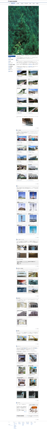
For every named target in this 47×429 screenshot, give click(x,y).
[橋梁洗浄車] (27, 122)
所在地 (31, 424)
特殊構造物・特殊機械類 (12, 64)
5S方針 (23, 425)
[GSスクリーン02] (33, 394)
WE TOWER (11, 71)
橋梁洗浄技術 (30, 64)
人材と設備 (17, 3)
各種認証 (23, 424)
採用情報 (37, 3)
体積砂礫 (35, 348)
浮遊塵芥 (25, 348)
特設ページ (26, 411)
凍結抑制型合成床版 (30, 66)
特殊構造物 (15, 425)
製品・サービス (13, 3)
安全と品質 (22, 3)
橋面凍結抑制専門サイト (19, 68)
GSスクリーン (11, 69)
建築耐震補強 (11, 66)
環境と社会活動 (26, 3)
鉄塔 (14, 424)
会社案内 (30, 3)
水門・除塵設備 (11, 59)
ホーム (9, 3)
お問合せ (34, 3)
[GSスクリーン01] (21, 394)
